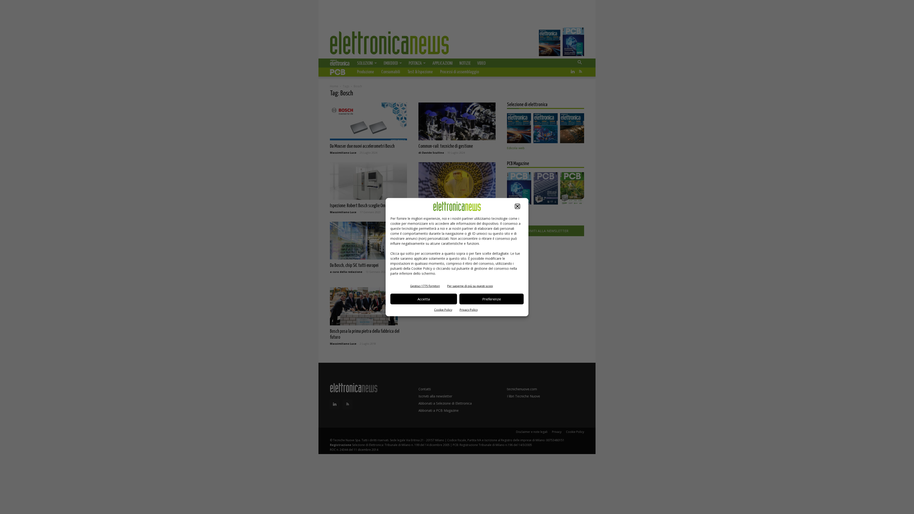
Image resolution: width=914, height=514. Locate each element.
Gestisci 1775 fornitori (425, 286)
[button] (517, 206)
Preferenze (491, 299)
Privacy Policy (469, 310)
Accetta (423, 299)
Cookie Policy (443, 310)
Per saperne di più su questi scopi (470, 286)
